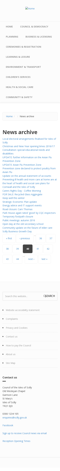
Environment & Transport (23, 66)
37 (51, 238)
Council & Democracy (34, 26)
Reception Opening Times (16, 441)
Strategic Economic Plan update (19, 201)
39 (17, 248)
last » (44, 259)
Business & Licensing (39, 36)
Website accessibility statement (23, 310)
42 (48, 248)
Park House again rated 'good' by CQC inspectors (29, 212)
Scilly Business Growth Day (17, 231)
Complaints (12, 318)
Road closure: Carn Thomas (17, 209)
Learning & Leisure (18, 56)
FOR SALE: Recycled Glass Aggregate (22, 194)
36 (40, 238)
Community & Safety (19, 97)
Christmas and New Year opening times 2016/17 (28, 146)
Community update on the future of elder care (27, 227)
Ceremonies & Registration (23, 46)
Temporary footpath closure (17, 216)
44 (17, 259)
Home (9, 26)
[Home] (30, 8)
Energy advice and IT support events (22, 205)
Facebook (7, 425)
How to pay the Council (18, 345)
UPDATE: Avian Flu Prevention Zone (21, 164)
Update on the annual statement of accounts (26, 175)
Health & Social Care (19, 87)
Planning (12, 36)
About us (11, 354)
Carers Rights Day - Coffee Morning (21, 190)
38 (7, 248)
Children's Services (18, 77)
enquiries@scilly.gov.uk (14, 417)
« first (9, 238)
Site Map (10, 363)
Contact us (12, 336)
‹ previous (25, 238)
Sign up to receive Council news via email (24, 433)
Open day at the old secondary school (23, 223)
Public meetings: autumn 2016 (18, 220)
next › (31, 259)
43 (7, 259)
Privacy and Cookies (17, 327)
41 (37, 248)
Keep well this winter (13, 198)
